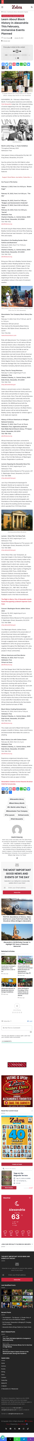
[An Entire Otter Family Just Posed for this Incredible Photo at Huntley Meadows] (6, 1299)
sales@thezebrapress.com (8, 1409)
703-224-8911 (17, 1408)
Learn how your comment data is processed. (15, 1036)
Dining (3, 1371)
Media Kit (4, 1383)
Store (3, 1374)
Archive (3, 1366)
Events (3, 1369)
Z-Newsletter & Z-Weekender (9, 1389)
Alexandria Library (17, 799)
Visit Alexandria (6, 104)
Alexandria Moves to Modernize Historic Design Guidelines (8, 990)
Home (4, 12)
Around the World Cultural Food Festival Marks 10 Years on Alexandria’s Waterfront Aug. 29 (25, 969)
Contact (3, 1377)
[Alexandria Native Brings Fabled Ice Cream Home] (28, 1292)
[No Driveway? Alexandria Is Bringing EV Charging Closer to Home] (17, 1292)
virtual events (24, 815)
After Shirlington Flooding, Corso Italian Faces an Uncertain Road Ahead (23, 992)
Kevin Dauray (7, 38)
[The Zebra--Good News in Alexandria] (17, 7)
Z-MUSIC (4, 1386)
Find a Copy (17, 1065)
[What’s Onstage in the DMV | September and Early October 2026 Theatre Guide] (6, 1305)
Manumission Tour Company (17, 811)
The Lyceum (10, 815)
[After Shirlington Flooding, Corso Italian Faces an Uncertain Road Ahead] (25, 982)
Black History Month (17, 803)
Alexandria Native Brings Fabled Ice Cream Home (16, 1327)
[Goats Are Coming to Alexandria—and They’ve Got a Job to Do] (8, 960)
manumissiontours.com (8, 335)
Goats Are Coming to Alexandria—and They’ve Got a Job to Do (8, 968)
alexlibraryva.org (6, 224)
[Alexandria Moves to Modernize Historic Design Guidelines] (8, 982)
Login (30, 1021)
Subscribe (4, 1380)
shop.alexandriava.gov (8, 384)
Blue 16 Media (22, 1424)
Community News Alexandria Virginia (17, 12)
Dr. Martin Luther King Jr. (17, 807)
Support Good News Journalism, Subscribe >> (17, 177)
